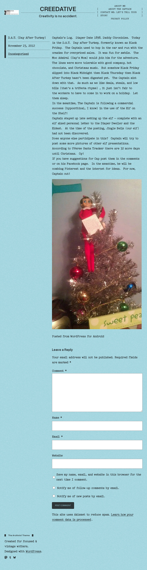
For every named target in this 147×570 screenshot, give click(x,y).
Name (57, 417)
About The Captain (119, 9)
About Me (119, 6)
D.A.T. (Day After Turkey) (27, 37)
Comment (59, 370)
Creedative (58, 8)
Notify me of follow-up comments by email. (88, 488)
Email (57, 436)
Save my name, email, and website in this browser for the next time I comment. (98, 477)
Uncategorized (18, 53)
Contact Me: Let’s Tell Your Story (118, 14)
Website (57, 455)
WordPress (33, 551)
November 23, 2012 (21, 45)
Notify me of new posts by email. (81, 496)
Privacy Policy (120, 19)
